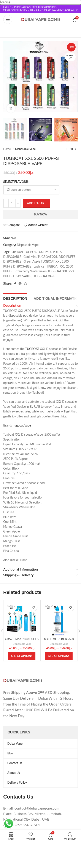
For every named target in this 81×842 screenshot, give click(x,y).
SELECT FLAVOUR (15, 181)
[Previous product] (67, 149)
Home (7, 149)
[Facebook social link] (15, 284)
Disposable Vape (25, 149)
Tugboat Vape (22, 425)
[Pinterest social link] (20, 284)
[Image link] (22, 680)
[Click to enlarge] (10, 108)
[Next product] (75, 149)
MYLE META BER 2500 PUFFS (59, 641)
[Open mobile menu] (7, 19)
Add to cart (36, 203)
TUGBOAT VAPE (44, 276)
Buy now (40, 214)
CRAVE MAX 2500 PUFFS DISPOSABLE (22, 641)
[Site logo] (40, 19)
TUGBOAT (32, 349)
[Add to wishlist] (33, 607)
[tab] (15, 298)
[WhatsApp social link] (25, 284)
